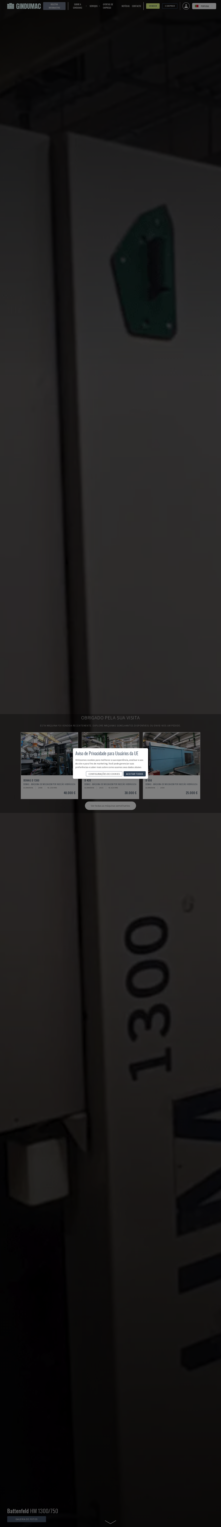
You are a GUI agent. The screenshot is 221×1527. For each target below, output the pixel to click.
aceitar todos (134, 773)
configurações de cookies (104, 773)
